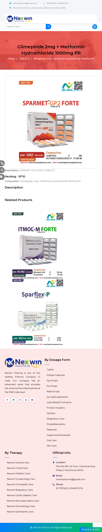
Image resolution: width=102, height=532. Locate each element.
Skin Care (52, 445)
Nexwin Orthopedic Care (20, 484)
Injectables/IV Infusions (59, 402)
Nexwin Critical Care (17, 468)
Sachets (51, 413)
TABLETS (24, 58)
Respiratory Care (55, 418)
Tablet (50, 369)
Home (11, 58)
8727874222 (52, 3)
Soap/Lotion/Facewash (59, 435)
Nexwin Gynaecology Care (21, 479)
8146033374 (63, 3)
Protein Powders (56, 408)
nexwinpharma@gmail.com (70, 479)
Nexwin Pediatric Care (18, 473)
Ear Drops (52, 386)
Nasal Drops (53, 391)
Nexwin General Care (18, 462)
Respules (52, 429)
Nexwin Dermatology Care (21, 506)
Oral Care (52, 440)
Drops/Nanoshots (56, 424)
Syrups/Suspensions (57, 397)
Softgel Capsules (56, 375)
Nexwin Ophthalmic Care (20, 511)
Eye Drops (52, 380)
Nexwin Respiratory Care (20, 490)
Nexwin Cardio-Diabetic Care (22, 495)
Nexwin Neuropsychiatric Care (23, 501)
